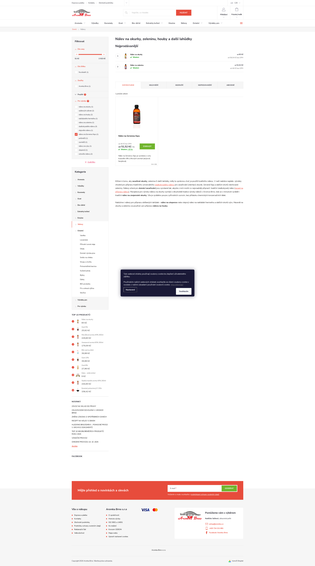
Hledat (184, 12)
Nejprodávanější (205, 85)
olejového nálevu (85, 130)
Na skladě (83, 72)
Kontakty (91, 3)
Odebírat (229, 488)
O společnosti (114, 515)
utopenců (83, 150)
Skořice (83, 293)
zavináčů (83, 142)
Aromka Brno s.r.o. (159, 550)
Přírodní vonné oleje (87, 244)
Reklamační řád (80, 529)
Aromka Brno (84, 86)
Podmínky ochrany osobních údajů (87, 526)
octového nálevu (85, 154)
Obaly (82, 249)
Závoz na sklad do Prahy (84, 406)
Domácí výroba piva (87, 253)
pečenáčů (83, 138)
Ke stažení (112, 526)
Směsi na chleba (86, 257)
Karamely (81, 192)
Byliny (82, 275)
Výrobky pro (82, 300)
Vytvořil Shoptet (237, 561)
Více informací (177, 284)
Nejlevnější (153, 85)
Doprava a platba (78, 3)
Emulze (80, 218)
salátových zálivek (86, 111)
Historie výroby (114, 519)
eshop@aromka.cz (216, 524)
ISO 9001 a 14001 (116, 522)
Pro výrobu (82, 306)
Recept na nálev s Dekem (83, 421)
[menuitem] (80, 23)
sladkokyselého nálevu (88, 126)
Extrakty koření (83, 211)
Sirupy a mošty (86, 262)
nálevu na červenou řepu (88, 134)
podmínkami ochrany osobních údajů (205, 494)
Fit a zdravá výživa (87, 288)
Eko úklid (81, 205)
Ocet (79, 199)
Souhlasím (183, 291)
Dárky (82, 279)
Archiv (75, 446)
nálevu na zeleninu (86, 122)
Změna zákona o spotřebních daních (89, 417)
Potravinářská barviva (88, 266)
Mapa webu (113, 533)
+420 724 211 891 (216, 528)
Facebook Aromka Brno (218, 532)
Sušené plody (85, 271)
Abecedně (230, 85)
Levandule (84, 240)
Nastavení (130, 289)
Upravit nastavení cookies (118, 537)
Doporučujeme (128, 85)
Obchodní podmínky (106, 3)
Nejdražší (179, 85)
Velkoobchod (79, 533)
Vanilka (82, 235)
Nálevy (80, 224)
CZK (236, 3)
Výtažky (81, 186)
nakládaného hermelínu (88, 119)
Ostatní (80, 231)
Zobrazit (147, 146)
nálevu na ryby (85, 146)
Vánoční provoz (79, 438)
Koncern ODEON (115, 529)
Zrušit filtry (91, 162)
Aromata (81, 179)
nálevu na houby (85, 115)
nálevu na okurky (86, 107)
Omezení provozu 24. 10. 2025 (85, 442)
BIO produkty (85, 284)
